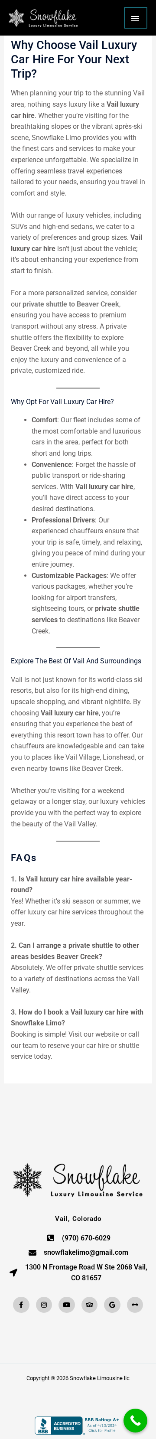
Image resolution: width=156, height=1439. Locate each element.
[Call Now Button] (135, 1420)
